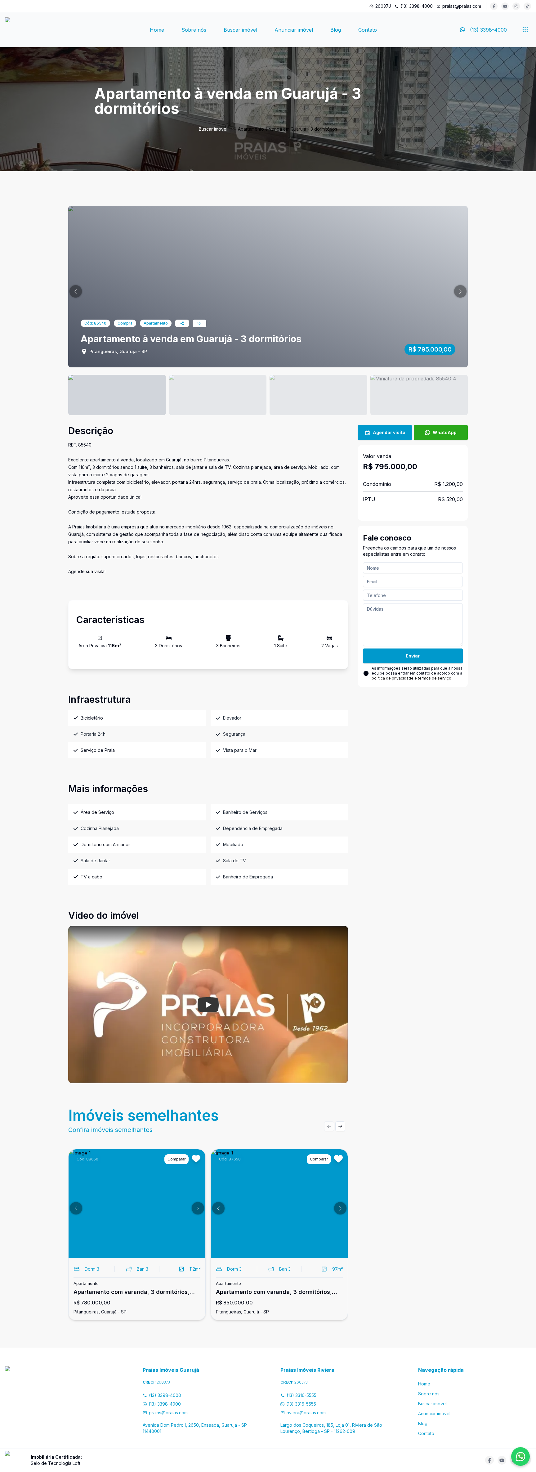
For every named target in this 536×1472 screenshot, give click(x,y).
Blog (335, 30)
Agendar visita (389, 432)
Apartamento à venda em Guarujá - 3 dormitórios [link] (287, 129)
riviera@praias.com (306, 1412)
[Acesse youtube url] (505, 6)
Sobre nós (193, 30)
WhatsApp (445, 432)
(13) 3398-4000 (416, 6)
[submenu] (525, 30)
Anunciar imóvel (294, 30)
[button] (75, 291)
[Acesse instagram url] (516, 6)
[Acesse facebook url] (494, 6)
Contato (367, 30)
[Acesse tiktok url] (527, 6)
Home (157, 30)
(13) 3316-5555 (301, 1395)
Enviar (413, 655)
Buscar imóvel (240, 30)
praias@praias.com (461, 6)
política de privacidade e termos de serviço (411, 678)
